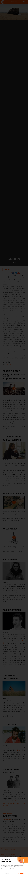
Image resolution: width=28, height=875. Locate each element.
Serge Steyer (10, 364)
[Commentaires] (10, 273)
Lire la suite (6, 362)
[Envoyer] (18, 273)
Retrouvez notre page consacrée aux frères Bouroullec (14, 803)
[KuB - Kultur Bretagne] (6, 2)
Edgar (19, 750)
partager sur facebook (13, 273)
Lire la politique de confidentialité (7, 868)
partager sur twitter (16, 273)
